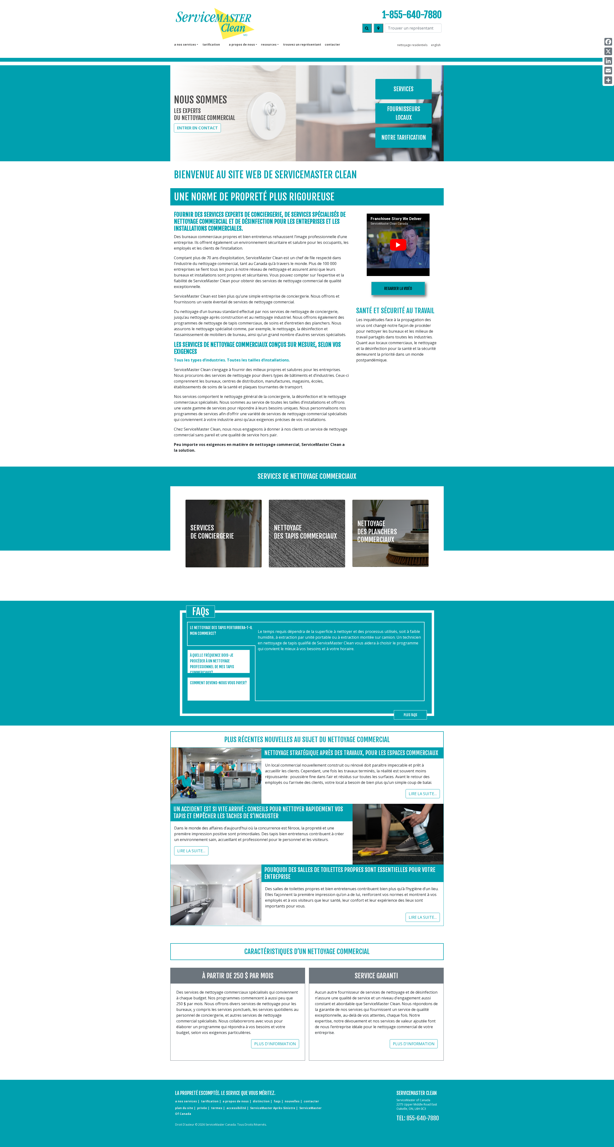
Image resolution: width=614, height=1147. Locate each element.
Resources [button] (269, 44)
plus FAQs (410, 715)
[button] (223, 530)
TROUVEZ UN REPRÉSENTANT (302, 44)
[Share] (608, 80)
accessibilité (236, 1108)
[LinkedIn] (608, 61)
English (436, 45)
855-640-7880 (423, 1118)
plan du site (184, 1108)
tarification (211, 44)
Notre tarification (403, 137)
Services (403, 89)
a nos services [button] (185, 44)
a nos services (186, 1101)
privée (202, 1108)
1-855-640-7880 (412, 14)
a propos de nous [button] (242, 44)
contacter (332, 44)
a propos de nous (236, 1101)
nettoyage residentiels (412, 45)
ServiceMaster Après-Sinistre (272, 1108)
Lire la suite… (423, 793)
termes (216, 1108)
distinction (261, 1101)
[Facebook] (608, 42)
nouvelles (292, 1101)
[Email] (608, 70)
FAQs (277, 1101)
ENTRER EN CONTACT (197, 128)
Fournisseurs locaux (403, 113)
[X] (608, 51)
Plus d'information (275, 1043)
